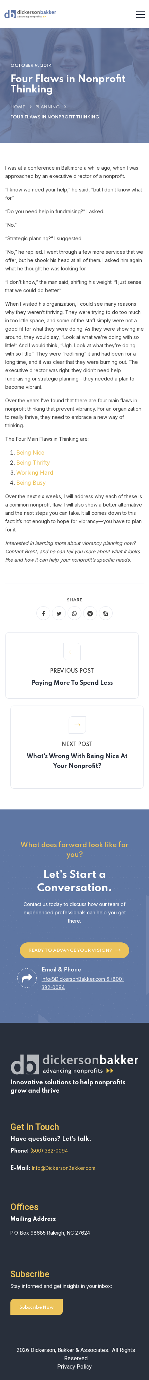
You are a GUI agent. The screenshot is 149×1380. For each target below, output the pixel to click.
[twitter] (59, 613)
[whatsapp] (74, 613)
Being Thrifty (33, 462)
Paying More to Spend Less (72, 683)
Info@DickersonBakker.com (63, 1168)
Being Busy (31, 482)
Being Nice (30, 452)
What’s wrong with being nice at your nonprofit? (77, 761)
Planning (47, 107)
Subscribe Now (36, 1307)
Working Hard (34, 472)
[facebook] (43, 613)
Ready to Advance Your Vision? (70, 950)
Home (17, 107)
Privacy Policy (74, 1366)
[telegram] (90, 613)
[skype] (106, 613)
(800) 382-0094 (49, 1151)
